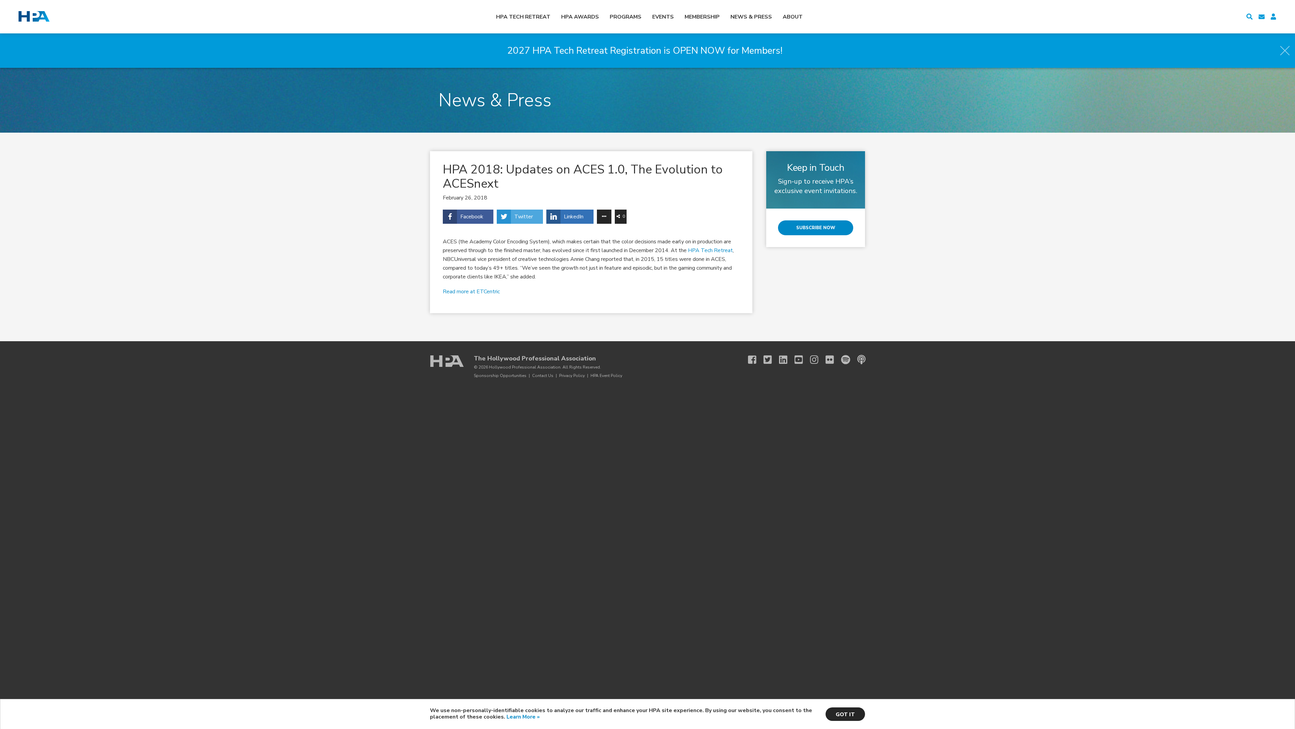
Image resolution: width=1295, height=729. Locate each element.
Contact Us (542, 375)
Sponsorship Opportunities (500, 375)
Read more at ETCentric (471, 291)
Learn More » (523, 717)
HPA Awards (580, 17)
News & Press (751, 17)
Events (663, 17)
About (793, 17)
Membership (702, 17)
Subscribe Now (815, 228)
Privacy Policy (572, 375)
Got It (845, 714)
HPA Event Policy (606, 375)
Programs (625, 17)
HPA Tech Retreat (523, 17)
